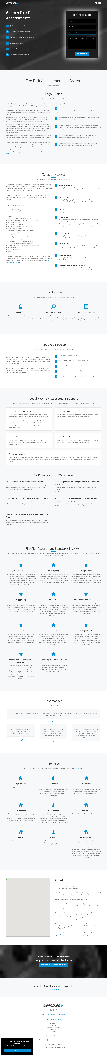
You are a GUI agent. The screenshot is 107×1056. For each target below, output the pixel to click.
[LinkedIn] (100, 3)
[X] (98, 3)
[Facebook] (95, 3)
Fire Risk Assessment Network (53, 1019)
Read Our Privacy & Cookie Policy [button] (17, 1046)
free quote (63, 935)
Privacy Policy (45, 1014)
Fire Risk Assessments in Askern (53, 81)
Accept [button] (17, 1050)
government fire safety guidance (15, 152)
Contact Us (54, 989)
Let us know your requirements (53, 965)
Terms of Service (55, 1014)
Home (49, 85)
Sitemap (63, 1014)
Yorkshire (80, 768)
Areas (53, 85)
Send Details (82, 54)
